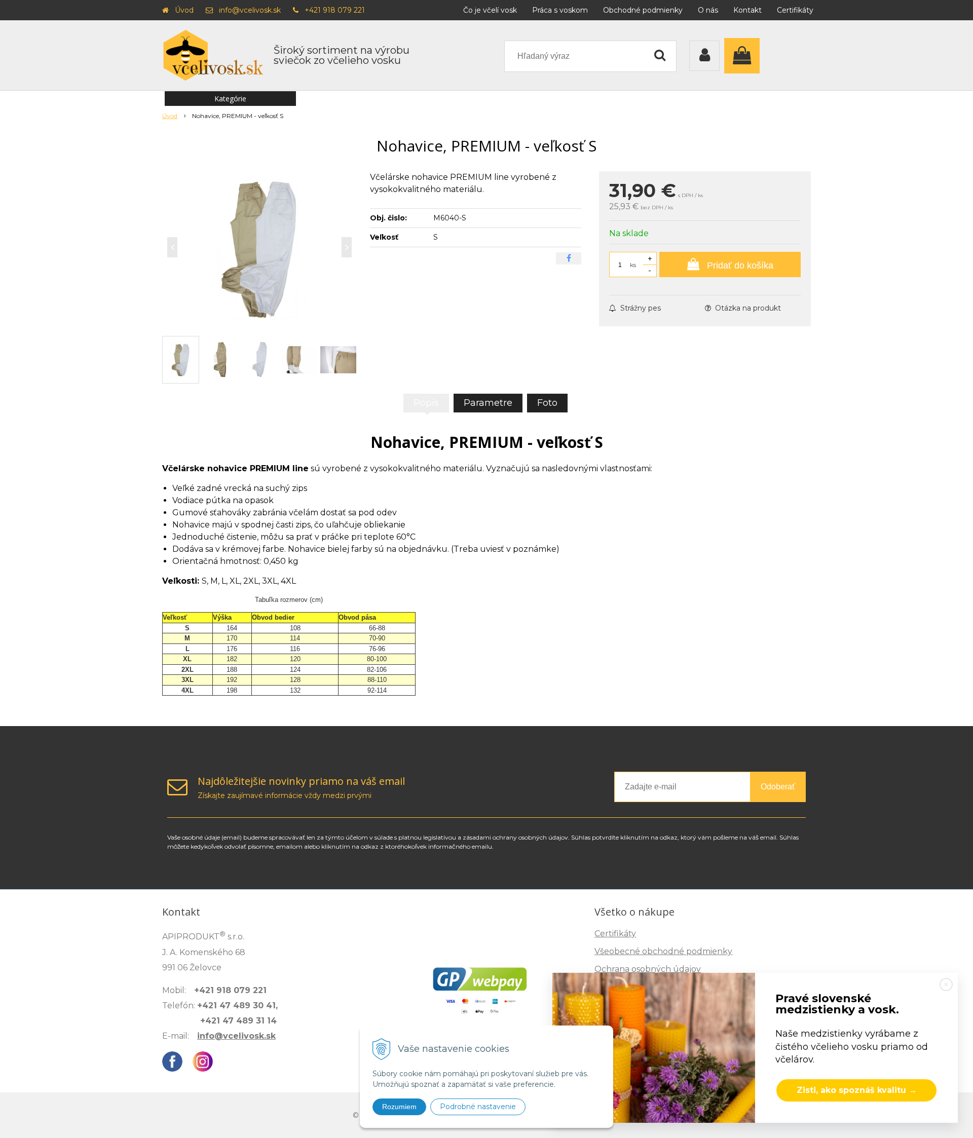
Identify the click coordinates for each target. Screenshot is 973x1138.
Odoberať (778, 786)
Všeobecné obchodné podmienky (663, 951)
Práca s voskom (560, 10)
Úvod (184, 10)
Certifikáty (795, 10)
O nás (708, 10)
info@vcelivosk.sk (250, 10)
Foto (547, 402)
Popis (426, 402)
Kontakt (747, 10)
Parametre (488, 402)
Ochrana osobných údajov (647, 969)
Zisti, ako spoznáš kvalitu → (857, 1090)
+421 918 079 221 (335, 10)
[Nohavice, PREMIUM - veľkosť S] (259, 247)
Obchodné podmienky (643, 10)
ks (633, 265)
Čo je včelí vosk (490, 10)
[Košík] (744, 55)
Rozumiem (399, 1107)
